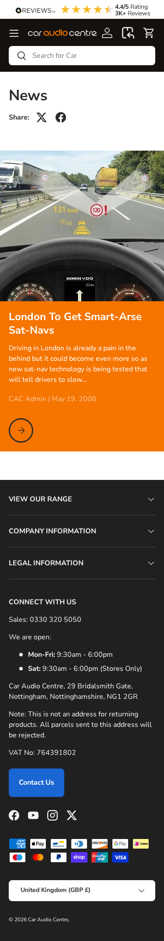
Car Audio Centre (48, 919)
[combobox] (82, 55)
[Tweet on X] (41, 117)
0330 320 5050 (55, 619)
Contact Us (36, 782)
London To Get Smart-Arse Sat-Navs (75, 324)
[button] (128, 32)
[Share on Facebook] (60, 117)
